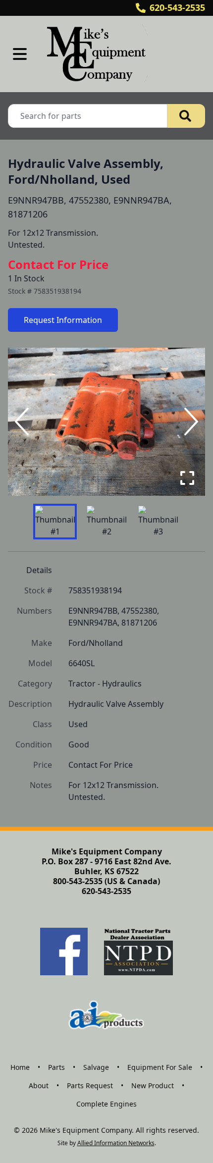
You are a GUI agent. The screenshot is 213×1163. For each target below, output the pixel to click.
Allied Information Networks (116, 1143)
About (39, 1085)
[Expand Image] (187, 478)
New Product (152, 1085)
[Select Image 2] (106, 521)
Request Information (63, 320)
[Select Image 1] (55, 521)
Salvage (96, 1067)
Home (20, 1067)
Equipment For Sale (159, 1067)
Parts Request (90, 1085)
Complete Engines (106, 1104)
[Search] (186, 116)
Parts (56, 1067)
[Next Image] (189, 421)
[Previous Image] (24, 421)
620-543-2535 (177, 7)
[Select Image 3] (158, 521)
